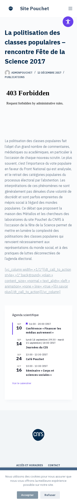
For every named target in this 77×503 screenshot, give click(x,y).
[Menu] (70, 8)
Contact (54, 465)
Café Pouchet (35, 359)
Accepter (27, 495)
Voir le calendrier (21, 383)
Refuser (50, 495)
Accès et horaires (30, 465)
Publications (15, 77)
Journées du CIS (37, 347)
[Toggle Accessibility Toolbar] (68, 21)
